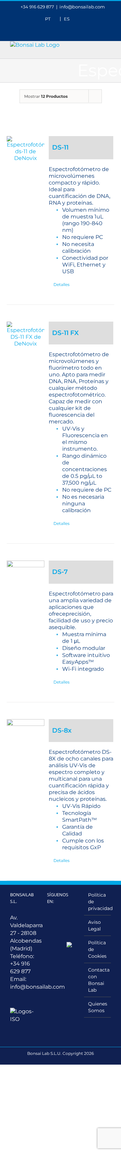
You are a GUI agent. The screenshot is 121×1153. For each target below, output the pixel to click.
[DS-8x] (25, 738)
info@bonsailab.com (82, 6)
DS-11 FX (65, 333)
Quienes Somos (97, 1007)
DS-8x (62, 730)
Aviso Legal (94, 925)
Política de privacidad (98, 901)
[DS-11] (25, 149)
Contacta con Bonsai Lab (98, 980)
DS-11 (60, 147)
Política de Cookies (97, 949)
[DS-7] (25, 579)
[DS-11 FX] (25, 334)
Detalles (61, 284)
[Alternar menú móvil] (108, 44)
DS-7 (60, 572)
